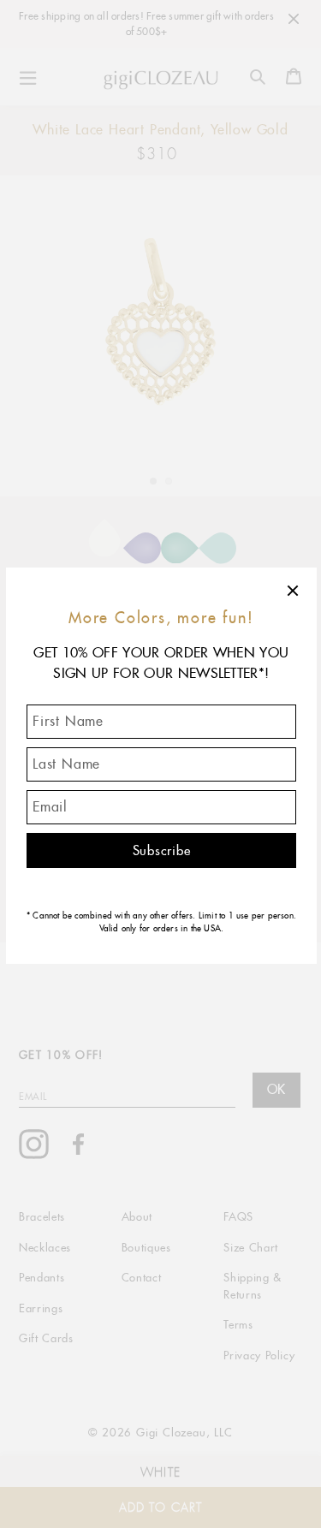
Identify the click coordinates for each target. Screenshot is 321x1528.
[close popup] (293, 591)
